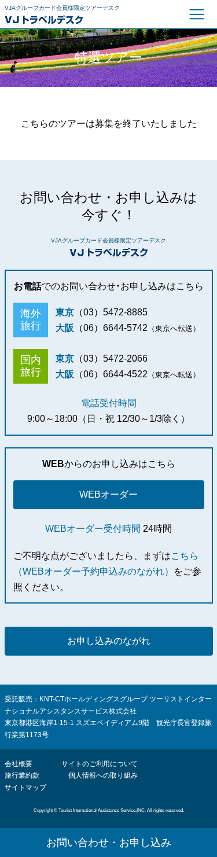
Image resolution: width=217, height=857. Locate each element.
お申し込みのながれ (108, 641)
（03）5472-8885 (111, 312)
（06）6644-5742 (111, 328)
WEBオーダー (108, 494)
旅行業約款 (22, 775)
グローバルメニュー (196, 14)
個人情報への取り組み (103, 775)
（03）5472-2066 (111, 358)
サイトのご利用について (99, 764)
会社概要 (18, 764)
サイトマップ (25, 788)
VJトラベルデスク (77, 20)
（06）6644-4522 (111, 374)
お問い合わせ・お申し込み (108, 842)
